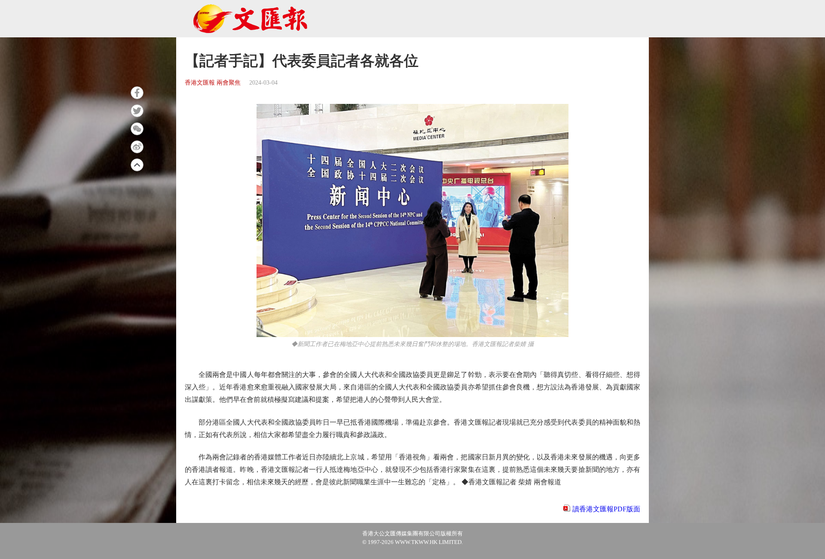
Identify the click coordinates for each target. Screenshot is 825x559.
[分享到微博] (137, 146)
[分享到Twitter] (137, 110)
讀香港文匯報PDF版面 (606, 509)
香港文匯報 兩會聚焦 (213, 82)
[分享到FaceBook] (137, 92)
